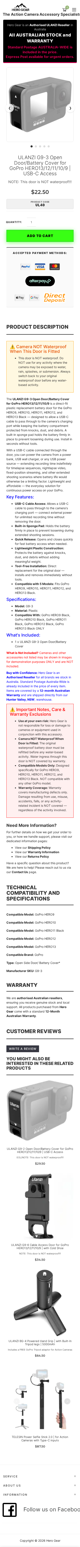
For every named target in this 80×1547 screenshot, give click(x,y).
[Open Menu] (73, 10)
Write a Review (22, 1049)
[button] (32, 146)
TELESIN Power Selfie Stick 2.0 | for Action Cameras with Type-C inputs (40, 1438)
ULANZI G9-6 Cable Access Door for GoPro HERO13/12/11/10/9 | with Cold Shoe (40, 1246)
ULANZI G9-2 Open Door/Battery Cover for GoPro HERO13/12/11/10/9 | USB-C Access (40, 1150)
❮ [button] (9, 108)
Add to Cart (40, 236)
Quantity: (14, 222)
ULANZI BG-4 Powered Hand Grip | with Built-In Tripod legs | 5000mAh (40, 1342)
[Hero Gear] (21, 7)
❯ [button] (70, 108)
